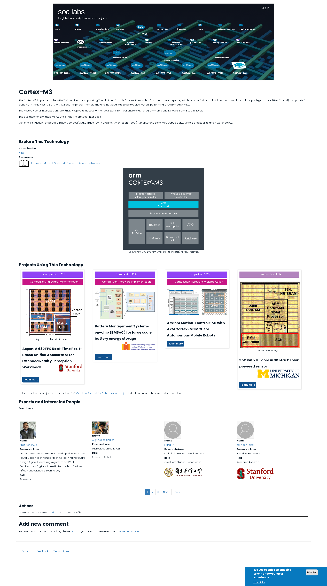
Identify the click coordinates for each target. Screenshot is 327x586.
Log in (265, 8)
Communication (61, 43)
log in (74, 531)
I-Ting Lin (169, 445)
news (200, 29)
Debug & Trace (220, 43)
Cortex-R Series (222, 58)
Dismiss (311, 572)
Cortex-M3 (189, 73)
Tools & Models (243, 43)
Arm (21, 153)
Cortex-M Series (171, 60)
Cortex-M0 (240, 73)
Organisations (102, 29)
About (78, 29)
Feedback (42, 551)
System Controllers (130, 43)
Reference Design (226, 29)
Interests (181, 29)
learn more (31, 379)
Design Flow (162, 29)
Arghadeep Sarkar (103, 440)
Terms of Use (61, 551)
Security (148, 43)
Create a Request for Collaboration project (101, 393)
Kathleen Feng (245, 445)
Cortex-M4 (163, 73)
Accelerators (105, 43)
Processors (81, 47)
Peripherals (195, 43)
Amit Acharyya (28, 445)
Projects (120, 29)
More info (259, 582)
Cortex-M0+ (215, 73)
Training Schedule (247, 29)
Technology (141, 33)
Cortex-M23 (113, 73)
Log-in (51, 512)
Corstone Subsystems (176, 43)
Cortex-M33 (87, 73)
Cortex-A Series (120, 58)
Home (57, 29)
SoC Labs (71, 9)
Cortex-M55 (62, 73)
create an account (128, 531)
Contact (26, 551)
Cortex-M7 (137, 73)
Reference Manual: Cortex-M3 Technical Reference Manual (65, 163)
